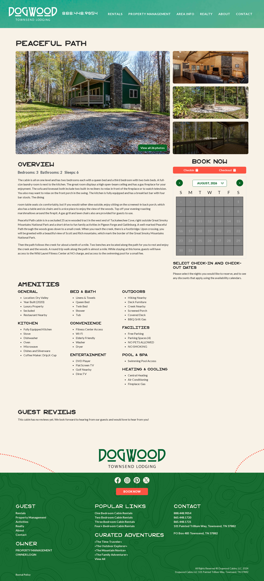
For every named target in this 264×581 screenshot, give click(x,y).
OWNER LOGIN (26, 554)
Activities (22, 521)
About (224, 14)
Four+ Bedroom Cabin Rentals (115, 526)
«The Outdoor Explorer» (111, 546)
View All (100, 559)
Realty (206, 14)
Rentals (115, 14)
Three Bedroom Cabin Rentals (115, 521)
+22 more (210, 138)
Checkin (189, 170)
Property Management (149, 14)
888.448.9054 (80, 13)
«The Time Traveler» (108, 541)
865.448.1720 (182, 517)
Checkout (225, 170)
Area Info (185, 14)
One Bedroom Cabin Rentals (114, 513)
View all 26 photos (152, 147)
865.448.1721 (182, 521)
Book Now (132, 491)
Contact (244, 14)
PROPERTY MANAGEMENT (34, 550)
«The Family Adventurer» (111, 554)
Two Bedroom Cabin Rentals (114, 517)
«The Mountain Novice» (110, 550)
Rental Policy (23, 574)
